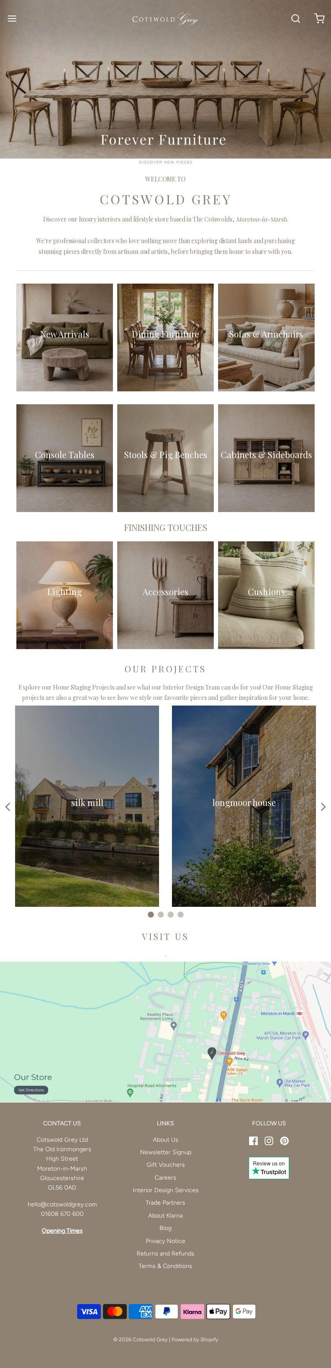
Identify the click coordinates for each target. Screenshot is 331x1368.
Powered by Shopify (195, 1340)
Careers (165, 1177)
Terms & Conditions (165, 1266)
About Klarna (165, 1215)
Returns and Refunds (165, 1253)
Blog (165, 1228)
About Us (165, 1139)
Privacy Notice (165, 1241)
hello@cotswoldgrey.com (62, 1204)
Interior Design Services (166, 1190)
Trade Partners (165, 1202)
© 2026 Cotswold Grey (140, 1340)
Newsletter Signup (165, 1152)
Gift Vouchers (166, 1164)
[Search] (295, 18)
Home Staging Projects (84, 687)
